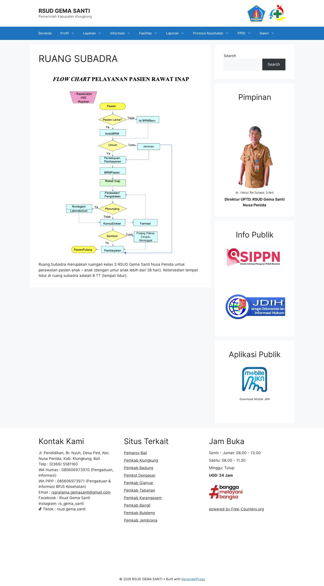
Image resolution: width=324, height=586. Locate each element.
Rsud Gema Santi (74, 498)
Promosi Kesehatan (208, 33)
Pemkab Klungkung (141, 460)
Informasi (117, 33)
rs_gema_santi (71, 503)
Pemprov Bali (135, 453)
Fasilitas (145, 33)
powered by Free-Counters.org (236, 509)
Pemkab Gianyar (138, 483)
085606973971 (71, 481)
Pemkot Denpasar (139, 475)
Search (230, 56)
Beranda (45, 33)
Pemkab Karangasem (143, 498)
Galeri (264, 33)
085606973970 (75, 470)
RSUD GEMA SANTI (64, 10)
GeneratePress (193, 579)
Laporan (172, 33)
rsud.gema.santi (71, 509)
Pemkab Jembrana (140, 520)
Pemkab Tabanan (139, 490)
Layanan (89, 33)
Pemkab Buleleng (139, 513)
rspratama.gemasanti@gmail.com (81, 492)
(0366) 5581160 (63, 464)
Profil (64, 33)
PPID (241, 33)
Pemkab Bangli (137, 505)
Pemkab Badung (138, 468)
